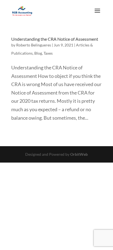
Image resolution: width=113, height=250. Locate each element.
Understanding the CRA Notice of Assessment (54, 39)
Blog (38, 53)
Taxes (48, 53)
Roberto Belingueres (33, 45)
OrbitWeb (79, 154)
